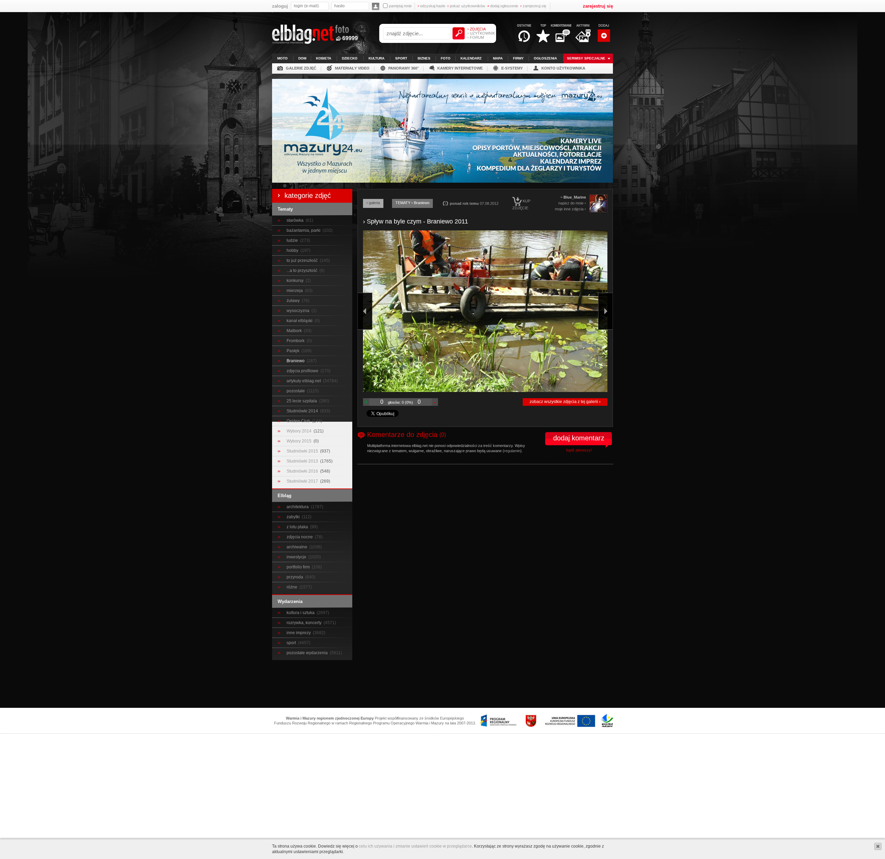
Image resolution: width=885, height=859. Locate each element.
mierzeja (295, 290)
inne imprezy (299, 632)
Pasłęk (293, 350)
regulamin (512, 451)
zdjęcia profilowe (303, 370)
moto (282, 58)
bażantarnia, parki (304, 230)
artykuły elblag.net (304, 380)
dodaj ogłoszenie (502, 6)
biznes (424, 58)
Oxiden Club (299, 421)
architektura (298, 506)
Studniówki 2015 (303, 451)
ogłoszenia (545, 58)
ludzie (293, 240)
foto (445, 58)
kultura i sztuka (301, 612)
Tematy (285, 209)
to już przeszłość (303, 260)
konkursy (296, 280)
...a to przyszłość (302, 270)
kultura (376, 58)
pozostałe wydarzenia (308, 652)
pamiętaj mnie (400, 6)
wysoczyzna (298, 310)
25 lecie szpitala (302, 401)
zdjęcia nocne (300, 536)
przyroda (295, 577)
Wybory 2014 (300, 431)
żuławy (294, 300)
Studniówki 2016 (303, 471)
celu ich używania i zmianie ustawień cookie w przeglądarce (415, 846)
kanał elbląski (300, 320)
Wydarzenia (290, 601)
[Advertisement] (442, 684)
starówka (296, 220)
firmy (518, 58)
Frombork (296, 340)
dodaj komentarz (578, 438)
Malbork (295, 330)
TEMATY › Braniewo (412, 203)
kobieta (323, 58)
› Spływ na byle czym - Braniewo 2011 (415, 221)
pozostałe (296, 391)
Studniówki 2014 (303, 411)
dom (302, 58)
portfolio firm (299, 567)
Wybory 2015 (300, 441)
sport (401, 58)
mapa (498, 58)
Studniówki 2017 (303, 481)
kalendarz (471, 58)
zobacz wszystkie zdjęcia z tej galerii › (565, 401)
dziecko (349, 58)
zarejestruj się (533, 6)
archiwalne (297, 547)
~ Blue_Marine (573, 197)
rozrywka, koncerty (305, 622)
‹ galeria (373, 203)
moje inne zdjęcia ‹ (570, 209)
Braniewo (296, 360)
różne (292, 587)
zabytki (294, 516)
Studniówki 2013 (303, 461)
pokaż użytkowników (466, 6)
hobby (293, 250)
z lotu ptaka (298, 526)
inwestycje (297, 557)
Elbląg (284, 495)
